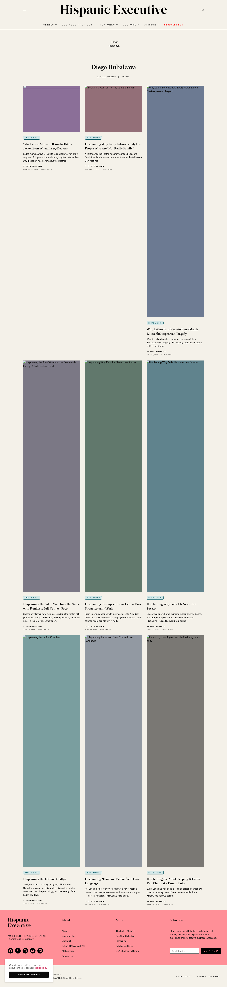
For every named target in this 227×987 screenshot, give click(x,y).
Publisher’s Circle (124, 945)
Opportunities (68, 935)
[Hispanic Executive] (113, 11)
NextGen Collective (125, 935)
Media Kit (66, 940)
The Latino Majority (125, 931)
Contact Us (67, 956)
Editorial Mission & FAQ (73, 945)
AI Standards (68, 950)
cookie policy (41, 967)
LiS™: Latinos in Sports (127, 950)
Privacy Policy (184, 976)
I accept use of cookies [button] (29, 975)
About (64, 931)
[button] (50, 963)
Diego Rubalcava (34, 166)
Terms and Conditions (207, 976)
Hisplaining (31, 138)
